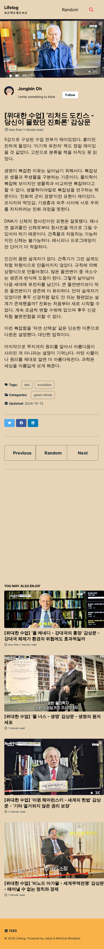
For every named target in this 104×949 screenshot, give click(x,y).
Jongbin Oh (30, 88)
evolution (44, 385)
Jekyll (49, 938)
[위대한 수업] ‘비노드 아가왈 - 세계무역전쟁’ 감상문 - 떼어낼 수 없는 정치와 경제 (54, 886)
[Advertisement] (52, 526)
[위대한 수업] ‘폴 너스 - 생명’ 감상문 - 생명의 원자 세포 (52, 719)
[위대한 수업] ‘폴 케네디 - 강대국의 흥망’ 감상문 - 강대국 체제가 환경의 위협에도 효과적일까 (52, 635)
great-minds (43, 395)
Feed (12, 931)
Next (83, 453)
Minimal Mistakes (68, 938)
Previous (22, 453)
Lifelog (15, 9)
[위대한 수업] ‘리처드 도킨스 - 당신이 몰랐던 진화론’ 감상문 (49, 118)
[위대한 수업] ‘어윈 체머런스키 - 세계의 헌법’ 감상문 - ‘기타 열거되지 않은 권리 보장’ (52, 802)
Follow (70, 95)
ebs (27, 385)
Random (70, 9)
